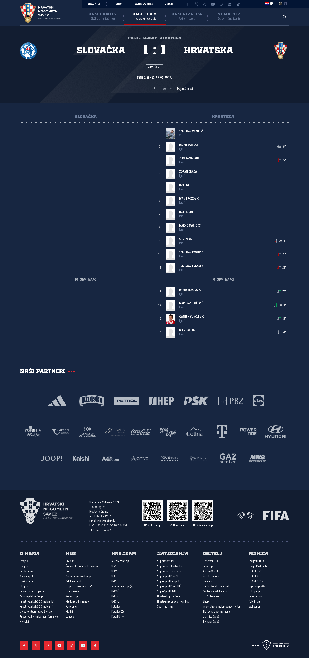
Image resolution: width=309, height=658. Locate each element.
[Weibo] (221, 4)
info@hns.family (106, 521)
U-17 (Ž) (115, 596)
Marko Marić (188, 225)
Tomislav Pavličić (191, 252)
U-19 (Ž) (115, 591)
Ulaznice (94, 4)
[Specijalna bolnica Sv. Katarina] (198, 458)
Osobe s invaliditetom (215, 591)
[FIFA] (276, 515)
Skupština (25, 586)
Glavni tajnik (26, 576)
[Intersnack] (167, 431)
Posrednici (71, 606)
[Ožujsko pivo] (92, 400)
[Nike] (57, 400)
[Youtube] (213, 4)
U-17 (114, 576)
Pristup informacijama (32, 591)
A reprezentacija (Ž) (122, 586)
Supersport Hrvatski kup (170, 566)
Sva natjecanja (165, 606)
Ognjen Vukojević (191, 317)
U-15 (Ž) (115, 601)
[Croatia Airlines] (114, 431)
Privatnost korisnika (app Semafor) (39, 616)
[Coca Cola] (141, 431)
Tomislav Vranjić (191, 131)
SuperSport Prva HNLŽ (169, 586)
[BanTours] (169, 458)
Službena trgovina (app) (216, 611)
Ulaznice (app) (211, 616)
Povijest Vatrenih (258, 566)
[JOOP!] (51, 458)
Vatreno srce (144, 4)
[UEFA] (245, 515)
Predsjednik (26, 571)
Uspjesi (24, 566)
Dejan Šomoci (188, 145)
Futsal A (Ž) (117, 611)
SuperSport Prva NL (167, 576)
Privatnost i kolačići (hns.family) (37, 601)
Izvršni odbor (27, 581)
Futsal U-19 (117, 616)
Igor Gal (185, 185)
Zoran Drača (188, 172)
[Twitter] (196, 4)
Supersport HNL (165, 561)
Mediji (168, 4)
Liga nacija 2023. (258, 586)
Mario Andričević (191, 303)
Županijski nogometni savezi (82, 566)
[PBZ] (230, 400)
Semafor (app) (211, 622)
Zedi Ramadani (189, 158)
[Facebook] (188, 4)
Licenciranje (72, 591)
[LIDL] (258, 400)
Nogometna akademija (78, 576)
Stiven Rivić (187, 239)
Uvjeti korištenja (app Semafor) (37, 611)
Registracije (72, 596)
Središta (70, 561)
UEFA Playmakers (212, 596)
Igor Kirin (186, 212)
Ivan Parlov (187, 330)
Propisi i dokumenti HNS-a (80, 586)
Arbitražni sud (73, 581)
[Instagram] (204, 4)
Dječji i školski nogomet (216, 586)
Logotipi (70, 616)
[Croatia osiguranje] (87, 431)
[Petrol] (126, 400)
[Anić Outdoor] (110, 458)
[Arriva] (139, 458)
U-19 (114, 571)
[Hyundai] (275, 431)
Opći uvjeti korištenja (31, 596)
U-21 (114, 566)
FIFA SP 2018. (256, 576)
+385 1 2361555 (103, 516)
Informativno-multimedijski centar (221, 606)
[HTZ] (33, 431)
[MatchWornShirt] (257, 458)
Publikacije (254, 601)
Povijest (24, 561)
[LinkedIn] (230, 4)
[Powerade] (248, 431)
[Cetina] (194, 431)
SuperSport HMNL (167, 591)
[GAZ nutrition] (228, 458)
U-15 (114, 581)
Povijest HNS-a (256, 561)
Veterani (207, 581)
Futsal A (115, 606)
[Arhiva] (284, 16)
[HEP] (161, 400)
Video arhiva (256, 596)
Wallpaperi (255, 606)
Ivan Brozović (189, 198)
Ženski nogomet (212, 576)
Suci (68, 571)
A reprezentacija (120, 561)
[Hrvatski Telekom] (221, 431)
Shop (119, 4)
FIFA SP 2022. (256, 581)
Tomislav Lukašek (191, 266)
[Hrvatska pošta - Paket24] (60, 431)
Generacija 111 (211, 561)
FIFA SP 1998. (256, 571)
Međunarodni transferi (78, 601)
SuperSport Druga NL (169, 581)
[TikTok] (238, 4)
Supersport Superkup (169, 571)
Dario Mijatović (190, 290)
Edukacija (208, 566)
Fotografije (254, 591)
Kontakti (24, 622)
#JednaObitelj (210, 571)
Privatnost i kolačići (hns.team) (36, 606)
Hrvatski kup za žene (168, 596)
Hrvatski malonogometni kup (173, 601)
